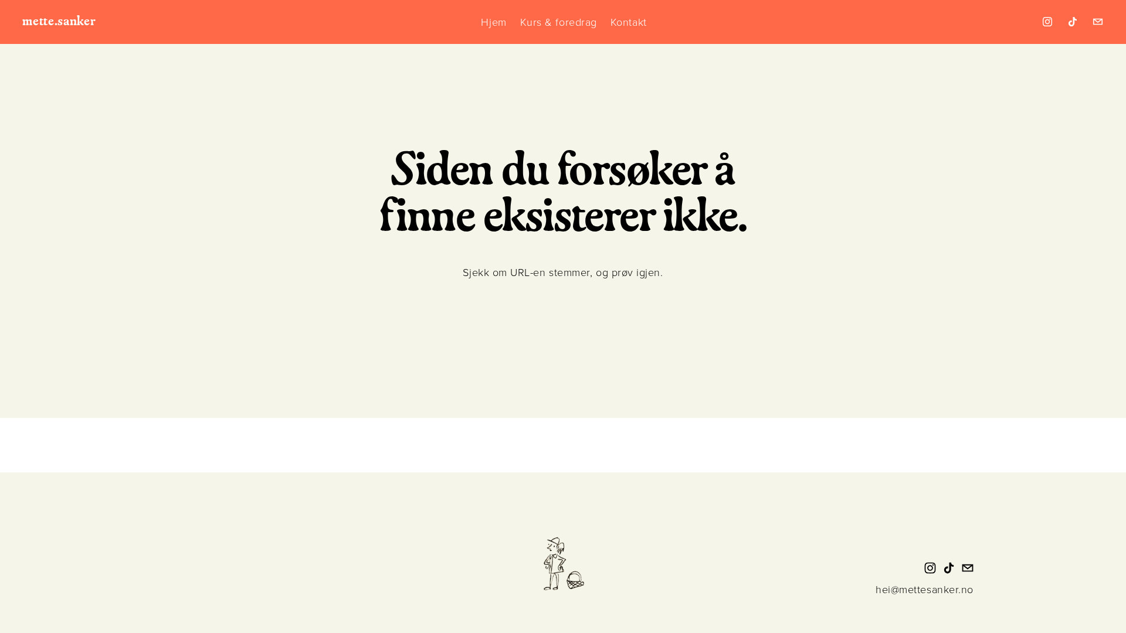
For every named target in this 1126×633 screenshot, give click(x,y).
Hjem (493, 22)
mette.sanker (59, 21)
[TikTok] (1072, 22)
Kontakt (629, 22)
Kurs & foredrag (558, 22)
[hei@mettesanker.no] (1098, 22)
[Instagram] (1047, 22)
